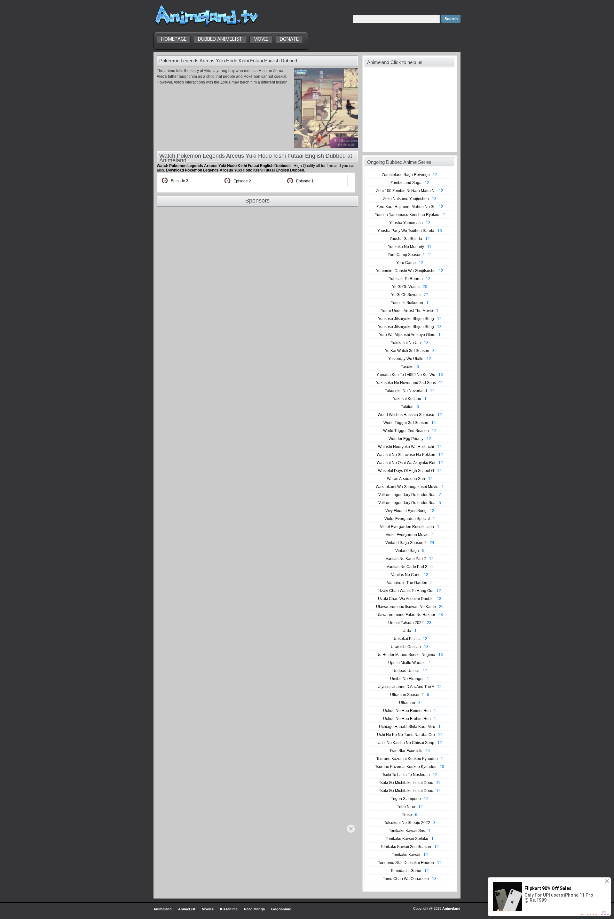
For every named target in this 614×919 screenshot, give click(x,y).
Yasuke (410, 366)
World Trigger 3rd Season (409, 422)
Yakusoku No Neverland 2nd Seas (409, 382)
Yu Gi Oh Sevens (409, 294)
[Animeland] (207, 26)
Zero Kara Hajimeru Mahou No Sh (409, 206)
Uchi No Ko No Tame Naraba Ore (410, 734)
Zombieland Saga (409, 182)
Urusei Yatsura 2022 (409, 622)
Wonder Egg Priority (410, 438)
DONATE (289, 39)
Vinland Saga (409, 550)
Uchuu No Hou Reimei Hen (409, 710)
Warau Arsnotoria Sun (410, 478)
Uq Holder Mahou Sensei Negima (409, 654)
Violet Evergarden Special (409, 518)
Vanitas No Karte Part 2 (410, 558)
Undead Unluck (409, 670)
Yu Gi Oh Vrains (409, 286)
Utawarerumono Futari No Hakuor (409, 614)
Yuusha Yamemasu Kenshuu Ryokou (410, 214)
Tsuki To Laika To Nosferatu (409, 774)
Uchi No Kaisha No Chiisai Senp (410, 742)
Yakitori (410, 406)
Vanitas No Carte (409, 574)
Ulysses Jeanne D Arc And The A (410, 686)
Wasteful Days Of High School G (410, 470)
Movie (261, 39)
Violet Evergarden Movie (410, 534)
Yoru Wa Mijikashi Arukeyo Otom (410, 334)
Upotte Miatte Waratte (409, 662)
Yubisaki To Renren (409, 278)
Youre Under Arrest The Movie (409, 310)
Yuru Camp (409, 262)
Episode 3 (179, 181)
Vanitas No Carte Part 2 (410, 566)
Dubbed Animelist (220, 39)
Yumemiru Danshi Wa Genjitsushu (409, 270)
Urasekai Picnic (409, 638)
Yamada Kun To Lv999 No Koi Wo (409, 374)
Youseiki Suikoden (410, 302)
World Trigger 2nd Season (410, 430)
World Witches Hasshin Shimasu (410, 414)
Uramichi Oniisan (410, 646)
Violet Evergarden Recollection (409, 526)
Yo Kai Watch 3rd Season (410, 350)
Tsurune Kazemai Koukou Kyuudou (409, 758)
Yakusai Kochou (410, 398)
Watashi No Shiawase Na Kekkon (410, 454)
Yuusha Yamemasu (409, 222)
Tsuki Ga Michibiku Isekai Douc (409, 782)
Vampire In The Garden (410, 582)
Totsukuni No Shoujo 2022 (410, 822)
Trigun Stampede (410, 798)
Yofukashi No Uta (410, 342)
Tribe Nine (410, 806)
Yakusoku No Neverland (410, 390)
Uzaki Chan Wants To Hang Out (409, 590)
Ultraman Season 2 (409, 694)
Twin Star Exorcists (410, 750)
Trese (409, 814)
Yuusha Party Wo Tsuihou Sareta (409, 230)
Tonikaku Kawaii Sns (409, 830)
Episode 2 (242, 181)
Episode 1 (305, 181)
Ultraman (410, 702)
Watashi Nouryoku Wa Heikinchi (410, 446)
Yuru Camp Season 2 (410, 254)
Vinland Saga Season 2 (409, 542)
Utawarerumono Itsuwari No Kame (410, 606)
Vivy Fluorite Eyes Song (409, 510)
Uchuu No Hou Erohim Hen (409, 718)
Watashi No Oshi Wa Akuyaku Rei (410, 462)
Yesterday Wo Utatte (409, 358)
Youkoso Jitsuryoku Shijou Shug (410, 318)
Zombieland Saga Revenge (409, 174)
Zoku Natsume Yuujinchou (410, 198)
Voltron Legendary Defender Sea (409, 494)
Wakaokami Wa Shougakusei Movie (410, 486)
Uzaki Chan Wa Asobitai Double (409, 598)
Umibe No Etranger (409, 678)
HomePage (173, 39)
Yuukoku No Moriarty (409, 246)
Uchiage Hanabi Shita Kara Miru (410, 726)
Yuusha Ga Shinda (410, 238)
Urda (410, 630)
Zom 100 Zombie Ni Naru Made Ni (409, 190)
